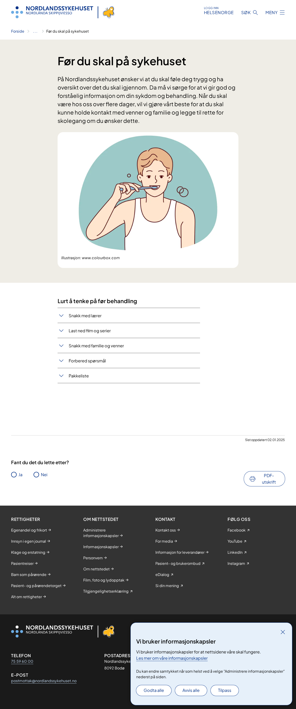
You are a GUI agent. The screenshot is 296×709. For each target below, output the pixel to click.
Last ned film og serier (90, 330)
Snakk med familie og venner (96, 345)
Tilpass (224, 690)
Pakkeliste (79, 375)
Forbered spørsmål (87, 360)
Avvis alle (191, 690)
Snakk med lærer (85, 315)
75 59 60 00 (22, 661)
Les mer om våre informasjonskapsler (172, 658)
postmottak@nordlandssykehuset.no (44, 680)
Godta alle (154, 690)
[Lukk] (283, 632)
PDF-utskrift (269, 479)
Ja (20, 474)
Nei (44, 474)
